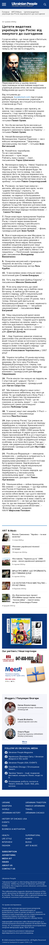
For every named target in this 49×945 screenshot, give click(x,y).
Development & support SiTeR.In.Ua (20, 942)
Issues (5, 862)
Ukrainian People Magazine (20, 752)
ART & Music (9, 530)
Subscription (9, 852)
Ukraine (6, 803)
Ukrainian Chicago (34, 813)
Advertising (9, 855)
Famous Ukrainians (35, 806)
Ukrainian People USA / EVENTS (22, 763)
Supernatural (32, 835)
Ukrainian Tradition (35, 803)
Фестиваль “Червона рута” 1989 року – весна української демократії (28, 559)
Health (5, 835)
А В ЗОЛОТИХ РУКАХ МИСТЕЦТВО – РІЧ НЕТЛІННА (29, 584)
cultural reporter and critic (27, 720)
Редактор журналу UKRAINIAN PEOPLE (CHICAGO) (30, 734)
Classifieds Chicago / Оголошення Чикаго (23, 768)
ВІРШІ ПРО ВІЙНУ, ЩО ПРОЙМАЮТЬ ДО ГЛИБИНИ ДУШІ (29, 572)
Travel (29, 809)
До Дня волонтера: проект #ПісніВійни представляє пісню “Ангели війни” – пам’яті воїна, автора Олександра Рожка (26, 598)
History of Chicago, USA (14, 819)
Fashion (6, 846)
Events (5, 822)
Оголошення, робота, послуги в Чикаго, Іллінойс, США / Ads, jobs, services (23, 783)
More (24, 741)
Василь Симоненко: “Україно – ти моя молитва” (29, 535)
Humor (28, 839)
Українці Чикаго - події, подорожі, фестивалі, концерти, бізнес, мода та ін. (25, 775)
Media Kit (7, 859)
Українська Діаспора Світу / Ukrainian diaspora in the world (26, 757)
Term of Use (29, 927)
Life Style (7, 839)
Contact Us (8, 869)
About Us (7, 865)
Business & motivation (13, 829)
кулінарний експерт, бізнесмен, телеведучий (30, 707)
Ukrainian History (11, 813)
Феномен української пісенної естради (25, 547)
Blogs (28, 842)
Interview (7, 842)
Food (4, 826)
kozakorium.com (22, 97)
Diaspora (7, 806)
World (5, 809)
